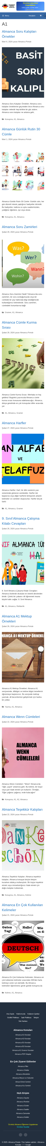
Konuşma (9, 119)
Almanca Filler (23, 1066)
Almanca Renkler (23, 1102)
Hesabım (32, 16)
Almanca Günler (23, 1106)
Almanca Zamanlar (23, 1113)
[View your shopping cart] (41, 15)
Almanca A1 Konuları (23, 1035)
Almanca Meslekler (23, 1074)
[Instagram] (20, 1134)
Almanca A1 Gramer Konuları (23, 1050)
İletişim (36, 1017)
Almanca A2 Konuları (23, 1039)
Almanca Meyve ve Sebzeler (23, 1078)
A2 (18, 799)
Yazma (8, 707)
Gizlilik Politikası (13, 1017)
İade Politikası (26, 1017)
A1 (15, 119)
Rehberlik (20, 606)
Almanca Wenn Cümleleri (21, 717)
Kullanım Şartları (33, 1014)
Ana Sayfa (10, 1014)
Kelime (28, 895)
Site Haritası (23, 1021)
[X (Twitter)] (25, 1134)
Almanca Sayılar (23, 1098)
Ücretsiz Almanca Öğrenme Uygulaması (23, 1124)
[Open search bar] (45, 16)
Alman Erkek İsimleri (23, 1082)
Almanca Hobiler (23, 1117)
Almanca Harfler (14, 423)
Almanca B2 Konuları (23, 1046)
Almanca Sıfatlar (23, 1070)
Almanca (20, 119)
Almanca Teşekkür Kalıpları (22, 809)
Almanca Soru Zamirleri (19, 227)
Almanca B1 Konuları (23, 1042)
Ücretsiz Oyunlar (23, 1127)
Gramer (8, 312)
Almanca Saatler (23, 1109)
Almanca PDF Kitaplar (23, 1054)
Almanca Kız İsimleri (23, 1086)
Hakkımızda (20, 1014)
